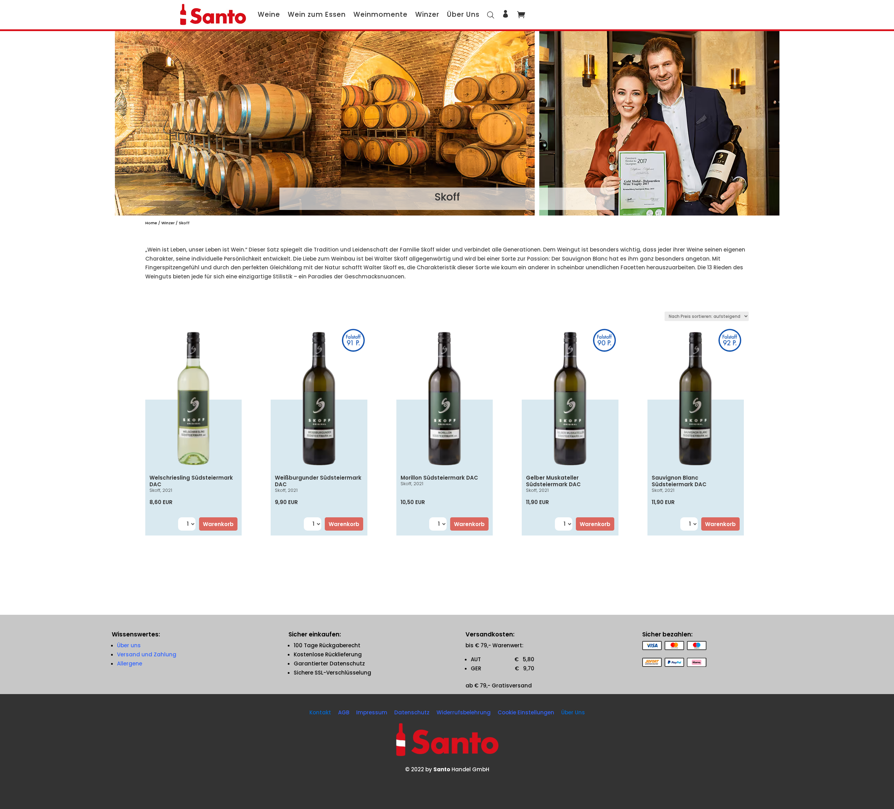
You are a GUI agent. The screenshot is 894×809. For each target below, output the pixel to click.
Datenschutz (412, 712)
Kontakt (320, 712)
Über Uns (463, 14)
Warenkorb (218, 524)
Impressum (371, 712)
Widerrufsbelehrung (464, 712)
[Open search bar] (490, 14)
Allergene (129, 663)
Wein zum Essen (317, 14)
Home (151, 223)
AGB (343, 712)
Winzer (427, 14)
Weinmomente (380, 14)
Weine (269, 14)
